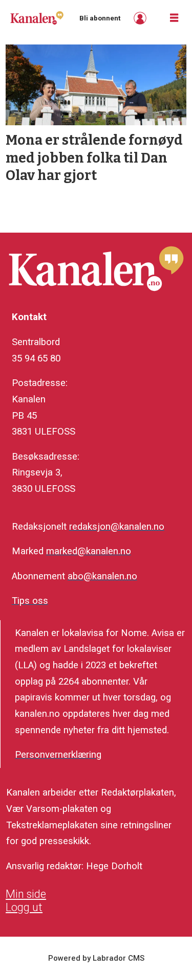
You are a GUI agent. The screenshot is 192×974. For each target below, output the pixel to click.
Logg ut (24, 907)
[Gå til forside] (37, 17)
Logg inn (141, 18)
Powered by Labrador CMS (96, 958)
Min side (26, 894)
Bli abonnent (99, 18)
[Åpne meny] (174, 18)
